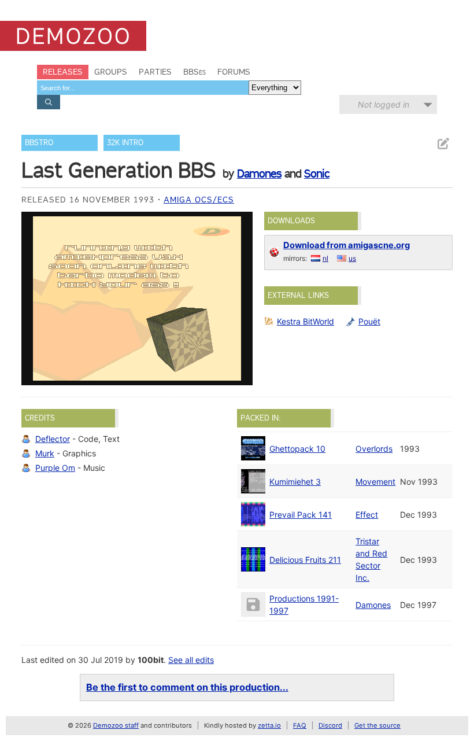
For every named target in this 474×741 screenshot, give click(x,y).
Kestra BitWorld (305, 321)
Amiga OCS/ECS (199, 199)
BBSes (194, 72)
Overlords (374, 449)
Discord (330, 725)
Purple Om (55, 468)
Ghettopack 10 (297, 449)
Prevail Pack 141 (300, 514)
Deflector (52, 439)
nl (325, 258)
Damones (259, 173)
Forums (233, 72)
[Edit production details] (443, 143)
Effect (367, 514)
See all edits (191, 660)
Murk (44, 453)
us (352, 258)
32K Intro (125, 143)
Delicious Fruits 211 (305, 560)
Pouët (369, 321)
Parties (155, 72)
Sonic (316, 173)
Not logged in (383, 104)
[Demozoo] (73, 36)
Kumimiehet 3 (295, 481)
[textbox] (143, 87)
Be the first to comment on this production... (187, 687)
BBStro (39, 143)
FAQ (299, 725)
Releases (63, 72)
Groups (110, 72)
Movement (375, 481)
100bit (151, 660)
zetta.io (269, 725)
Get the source (377, 725)
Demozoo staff (116, 725)
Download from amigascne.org (346, 245)
